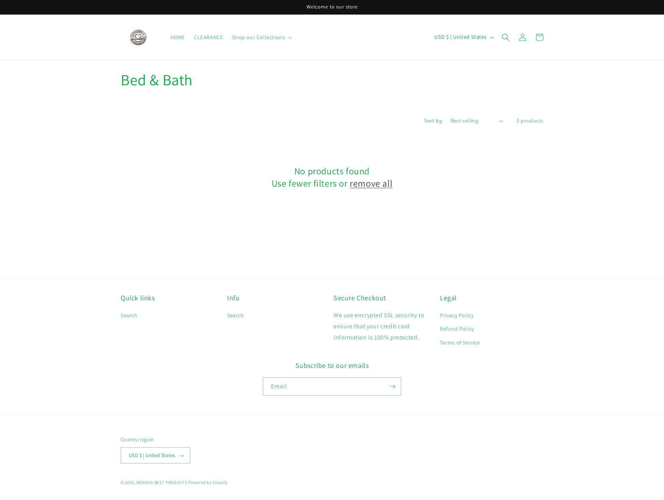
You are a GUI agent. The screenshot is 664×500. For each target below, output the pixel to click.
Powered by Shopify (208, 482)
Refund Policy (457, 328)
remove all (371, 183)
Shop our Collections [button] (258, 37)
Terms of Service (460, 342)
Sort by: (433, 120)
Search (129, 315)
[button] (505, 37)
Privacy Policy (456, 315)
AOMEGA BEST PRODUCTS (162, 482)
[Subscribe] (392, 386)
